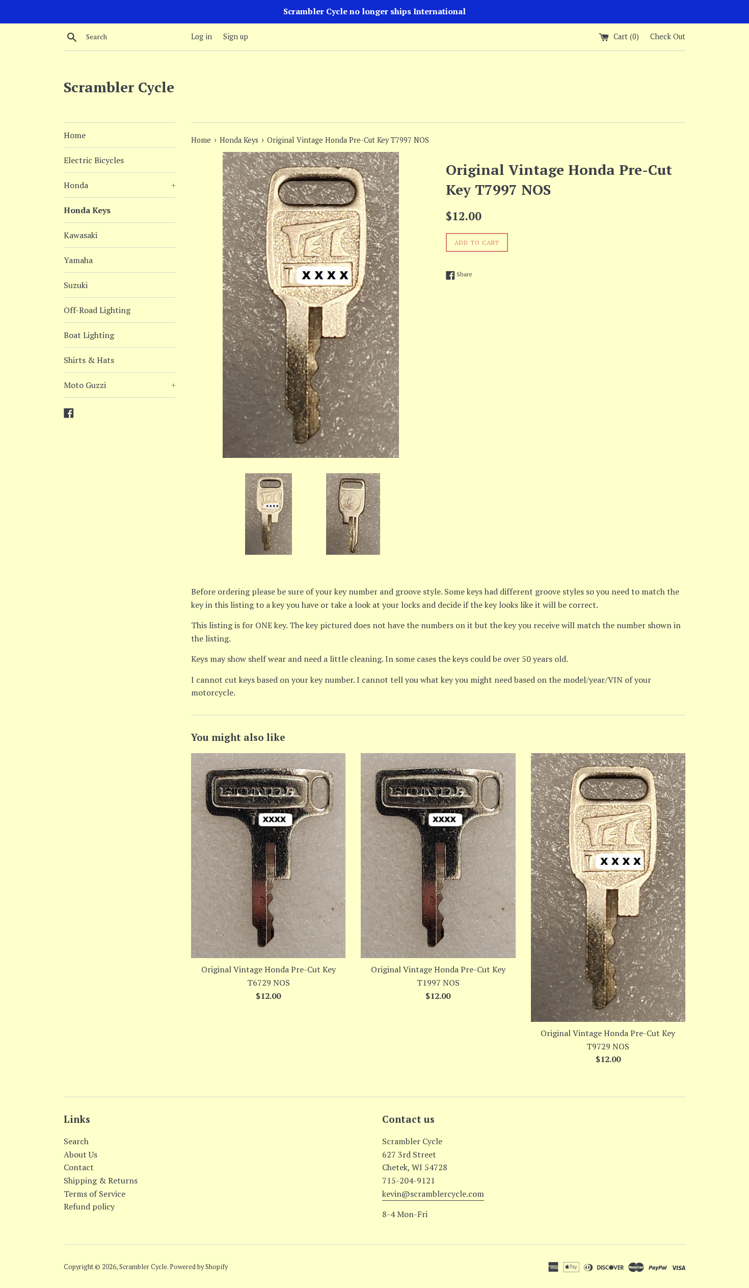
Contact (79, 1167)
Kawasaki (80, 235)
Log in (201, 36)
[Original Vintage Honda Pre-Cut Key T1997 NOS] (438, 855)
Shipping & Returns (101, 1180)
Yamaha (78, 260)
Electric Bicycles (94, 160)
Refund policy (89, 1206)
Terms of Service (94, 1193)
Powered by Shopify (199, 1267)
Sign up (235, 36)
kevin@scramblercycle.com (433, 1193)
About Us (80, 1154)
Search (76, 1141)
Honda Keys (87, 210)
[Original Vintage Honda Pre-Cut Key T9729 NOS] (608, 887)
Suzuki (76, 285)
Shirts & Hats (89, 360)
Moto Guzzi (120, 385)
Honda (120, 185)
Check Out (667, 36)
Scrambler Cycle (119, 87)
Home (75, 135)
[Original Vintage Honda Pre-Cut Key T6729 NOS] (268, 855)
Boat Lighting (89, 335)
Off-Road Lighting (97, 310)
